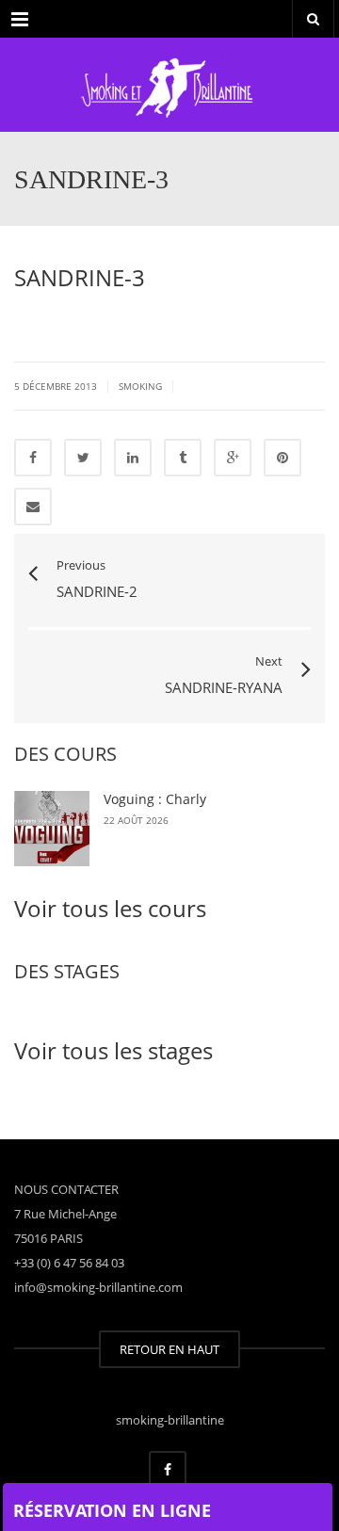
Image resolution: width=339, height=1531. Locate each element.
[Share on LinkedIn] (133, 457)
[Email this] (33, 506)
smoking (140, 386)
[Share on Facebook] (33, 457)
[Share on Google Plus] (232, 457)
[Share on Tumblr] (183, 457)
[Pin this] (282, 457)
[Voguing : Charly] (51, 828)
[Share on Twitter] (83, 457)
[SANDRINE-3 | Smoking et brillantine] (169, 85)
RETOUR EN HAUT (169, 1349)
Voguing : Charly (155, 799)
